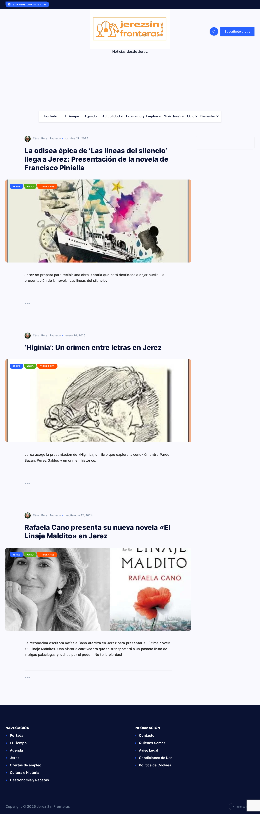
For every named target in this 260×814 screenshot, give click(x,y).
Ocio (190, 116)
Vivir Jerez (172, 116)
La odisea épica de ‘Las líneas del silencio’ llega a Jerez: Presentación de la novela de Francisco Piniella (96, 159)
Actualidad (111, 116)
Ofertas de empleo (25, 765)
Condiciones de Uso (155, 758)
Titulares (47, 186)
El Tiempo (71, 116)
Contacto (146, 735)
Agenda (90, 116)
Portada (50, 116)
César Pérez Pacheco (47, 138)
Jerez (17, 186)
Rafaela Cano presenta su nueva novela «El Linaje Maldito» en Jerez (97, 531)
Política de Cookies (155, 765)
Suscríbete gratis (237, 31)
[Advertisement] (130, 82)
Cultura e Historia (24, 773)
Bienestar (208, 116)
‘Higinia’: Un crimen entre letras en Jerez (93, 347)
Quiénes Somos (152, 743)
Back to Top (243, 806)
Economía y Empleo (142, 116)
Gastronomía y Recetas (29, 780)
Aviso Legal (148, 750)
